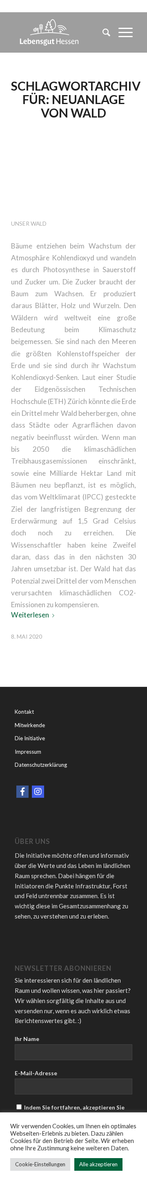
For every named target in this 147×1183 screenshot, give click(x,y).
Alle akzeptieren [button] (98, 1164)
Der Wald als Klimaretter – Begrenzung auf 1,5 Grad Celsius (68, 171)
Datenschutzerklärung (41, 764)
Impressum (28, 751)
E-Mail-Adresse (36, 1073)
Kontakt (24, 711)
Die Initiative (30, 738)
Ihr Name (27, 1038)
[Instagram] (38, 792)
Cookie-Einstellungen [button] (40, 1164)
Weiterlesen (30, 614)
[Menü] (121, 32)
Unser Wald (29, 223)
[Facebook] (22, 792)
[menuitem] (102, 32)
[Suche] (102, 32)
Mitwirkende (30, 725)
